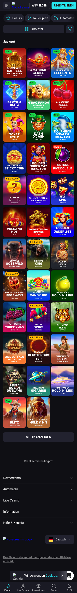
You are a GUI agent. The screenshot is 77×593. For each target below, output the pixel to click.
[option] (13, 18)
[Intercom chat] (69, 575)
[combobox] (59, 539)
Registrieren (64, 5)
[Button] (6, 5)
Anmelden (39, 5)
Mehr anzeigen (38, 437)
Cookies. (52, 575)
